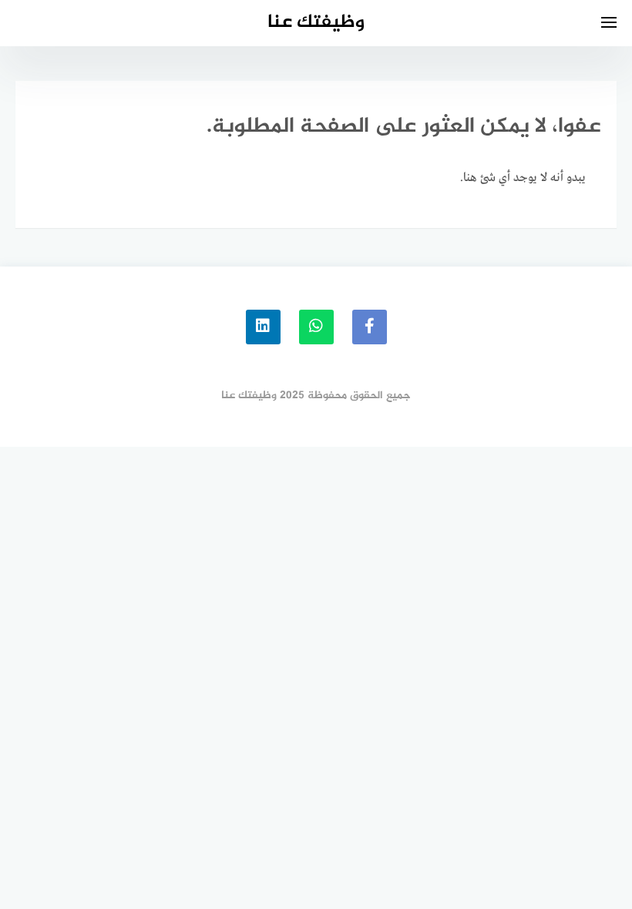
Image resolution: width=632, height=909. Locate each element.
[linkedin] (263, 327)
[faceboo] (369, 327)
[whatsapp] (316, 327)
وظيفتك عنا (316, 23)
